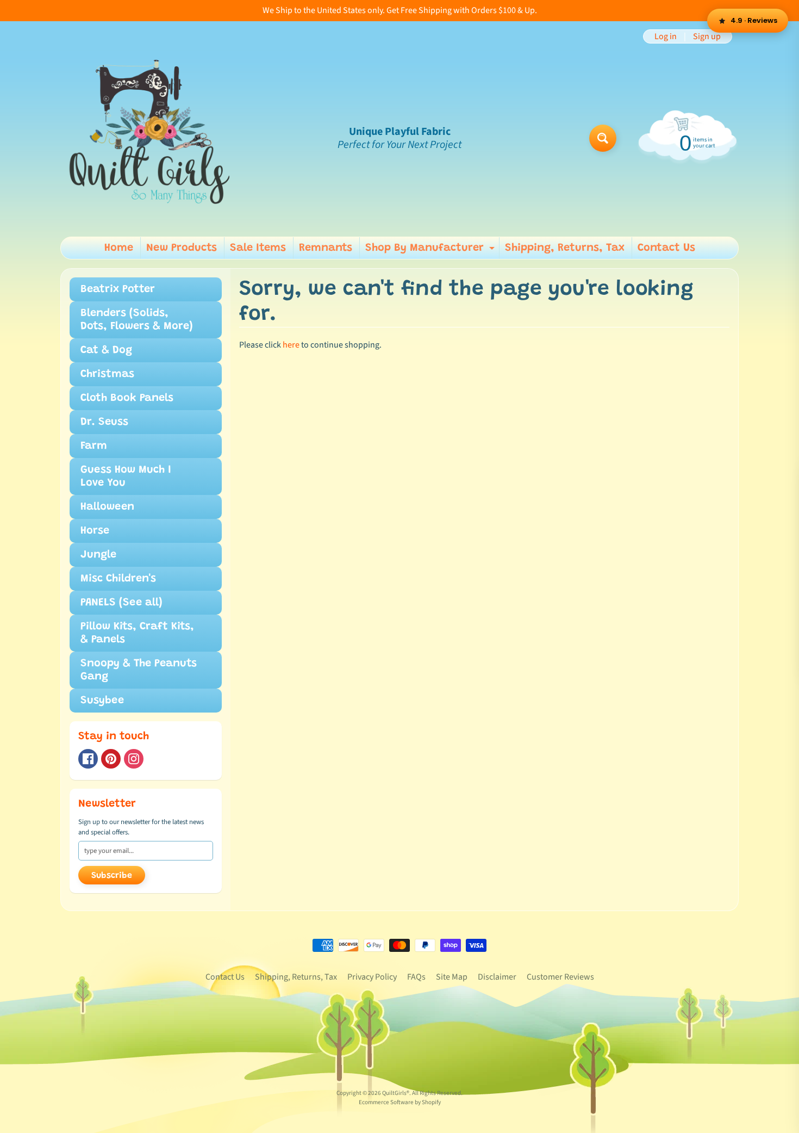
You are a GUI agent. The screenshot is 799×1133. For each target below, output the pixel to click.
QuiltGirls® (395, 1093)
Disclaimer (497, 977)
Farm (93, 446)
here (291, 345)
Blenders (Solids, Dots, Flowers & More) (136, 320)
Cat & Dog (106, 350)
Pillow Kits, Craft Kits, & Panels (137, 633)
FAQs (416, 977)
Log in (665, 36)
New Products (181, 248)
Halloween (107, 507)
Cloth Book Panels (126, 398)
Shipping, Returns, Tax (565, 248)
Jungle (98, 554)
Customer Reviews (560, 977)
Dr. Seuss (104, 422)
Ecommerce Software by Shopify (400, 1102)
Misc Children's (118, 578)
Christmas (107, 374)
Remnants (325, 248)
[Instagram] (133, 759)
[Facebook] (88, 759)
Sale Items (258, 248)
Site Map (451, 977)
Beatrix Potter (117, 289)
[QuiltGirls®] (150, 138)
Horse (94, 530)
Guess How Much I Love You (125, 476)
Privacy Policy (372, 977)
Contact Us (666, 248)
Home (118, 248)
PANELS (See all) (121, 602)
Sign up (707, 36)
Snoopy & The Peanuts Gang (138, 670)
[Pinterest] (111, 759)
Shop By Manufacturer (431, 251)
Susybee (102, 700)
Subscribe (111, 875)
